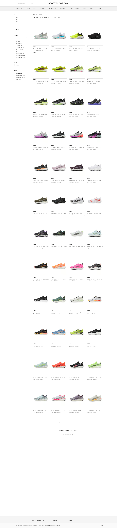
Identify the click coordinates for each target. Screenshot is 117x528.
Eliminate (18, 51)
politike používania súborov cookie (51, 525)
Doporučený (19, 73)
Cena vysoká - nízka (20, 75)
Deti (16, 21)
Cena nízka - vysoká (20, 77)
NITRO (17, 65)
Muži (17, 17)
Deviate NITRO (19, 45)
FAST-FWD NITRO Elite (21, 55)
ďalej (102, 525)
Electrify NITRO (19, 49)
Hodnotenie (18, 79)
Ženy (17, 19)
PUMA (17, 29)
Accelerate (18, 41)
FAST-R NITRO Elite (20, 53)
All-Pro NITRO (19, 43)
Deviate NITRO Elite (20, 47)
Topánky (34, 14)
